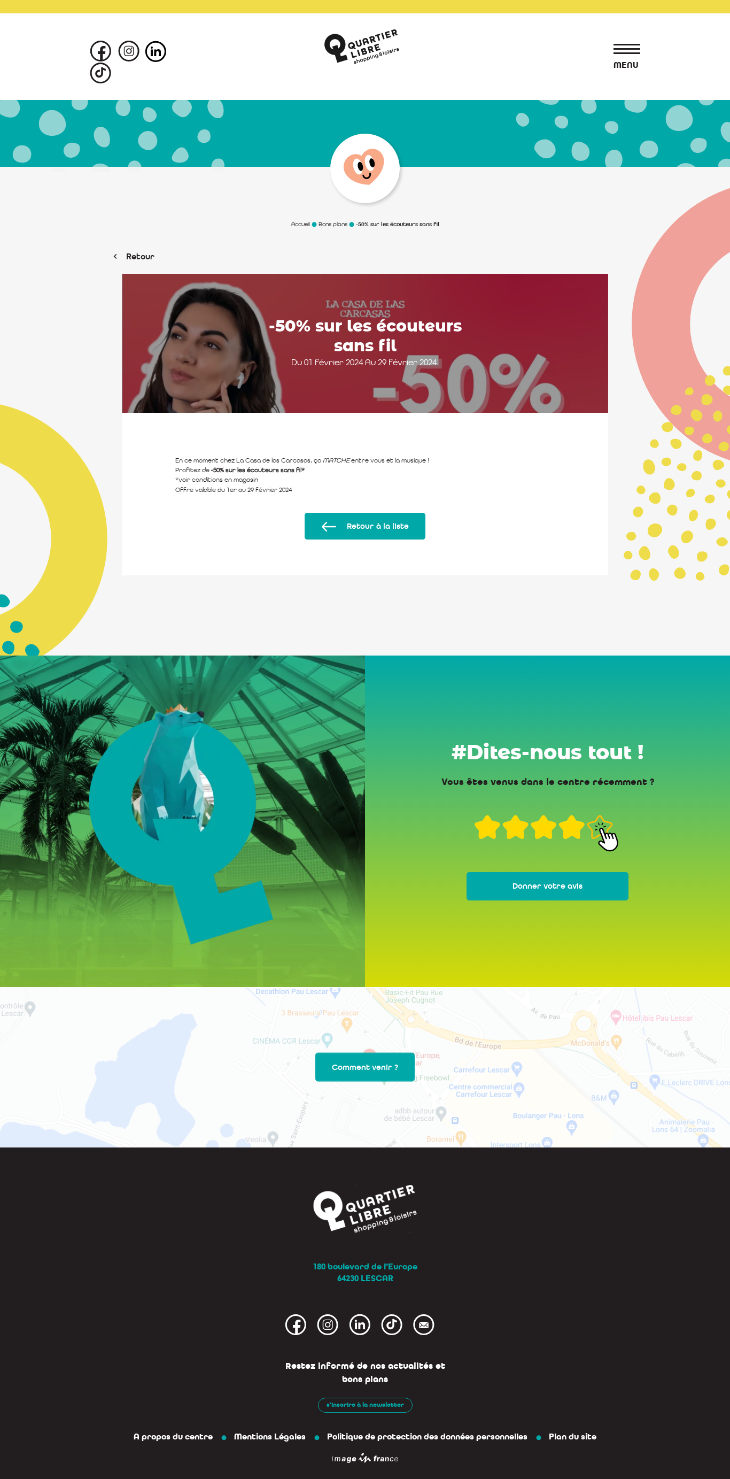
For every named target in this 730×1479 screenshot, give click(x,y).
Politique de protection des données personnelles (427, 1436)
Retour (140, 256)
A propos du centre (173, 1436)
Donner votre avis (547, 886)
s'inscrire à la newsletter (365, 1405)
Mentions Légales (270, 1436)
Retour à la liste (378, 526)
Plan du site (572, 1436)
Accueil (300, 224)
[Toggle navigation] (621, 51)
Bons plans (333, 224)
